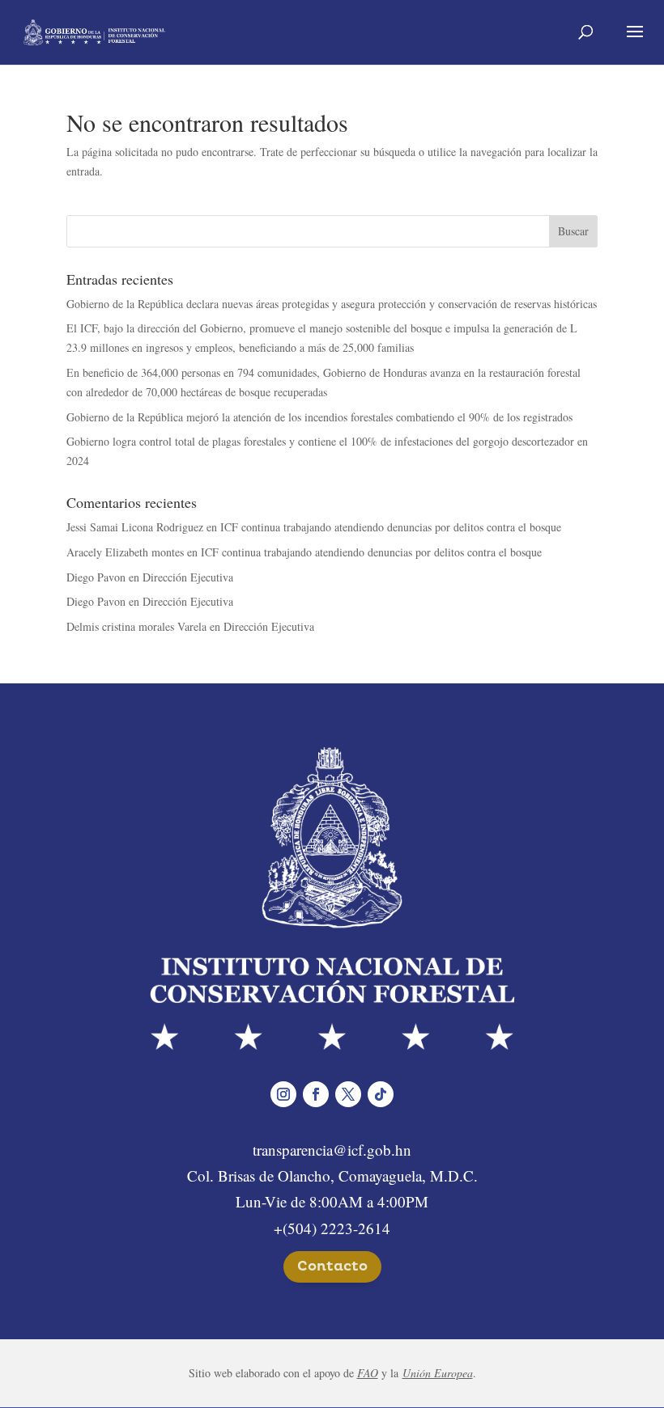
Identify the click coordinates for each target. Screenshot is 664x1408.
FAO (367, 1373)
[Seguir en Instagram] (283, 1094)
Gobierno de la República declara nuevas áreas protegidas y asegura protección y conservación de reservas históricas (331, 303)
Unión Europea (437, 1373)
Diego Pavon (96, 577)
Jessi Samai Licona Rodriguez (134, 527)
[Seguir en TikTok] (381, 1094)
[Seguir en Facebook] (316, 1094)
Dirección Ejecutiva (188, 577)
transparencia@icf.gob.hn (332, 1150)
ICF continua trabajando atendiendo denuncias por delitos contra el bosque (390, 527)
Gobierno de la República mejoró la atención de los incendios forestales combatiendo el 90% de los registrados (319, 417)
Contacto (332, 1266)
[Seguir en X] (348, 1094)
